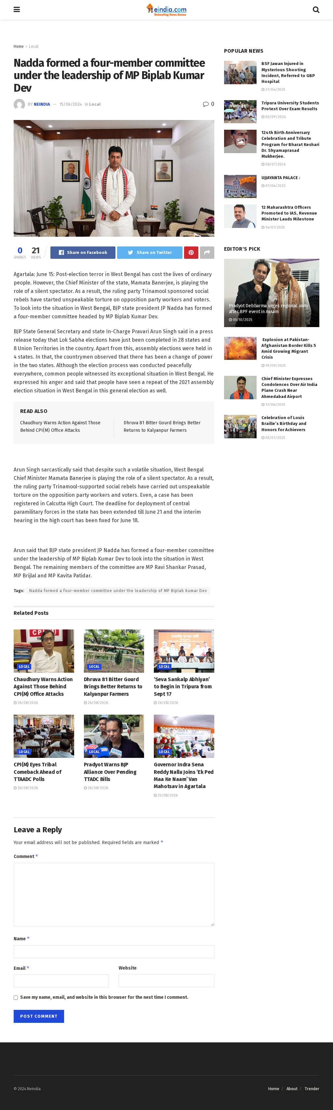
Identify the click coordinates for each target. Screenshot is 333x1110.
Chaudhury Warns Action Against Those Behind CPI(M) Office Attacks (43, 686)
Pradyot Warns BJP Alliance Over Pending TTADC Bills (110, 771)
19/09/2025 (275, 365)
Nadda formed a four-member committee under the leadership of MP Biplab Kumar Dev (118, 590)
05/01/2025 (274, 438)
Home (19, 46)
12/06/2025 (274, 405)
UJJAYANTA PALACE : (280, 177)
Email (22, 968)
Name (22, 938)
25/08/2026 (167, 795)
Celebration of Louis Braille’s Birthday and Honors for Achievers (283, 423)
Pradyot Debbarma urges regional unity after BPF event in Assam (268, 308)
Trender (312, 1088)
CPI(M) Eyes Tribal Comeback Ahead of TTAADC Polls (37, 771)
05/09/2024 (275, 117)
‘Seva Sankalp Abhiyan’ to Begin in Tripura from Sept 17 (182, 686)
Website (128, 968)
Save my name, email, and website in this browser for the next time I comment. (104, 997)
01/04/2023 (275, 186)
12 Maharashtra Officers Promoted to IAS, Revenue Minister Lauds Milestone (289, 213)
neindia (42, 104)
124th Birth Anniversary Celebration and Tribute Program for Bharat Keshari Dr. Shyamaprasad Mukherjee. (290, 144)
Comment (26, 856)
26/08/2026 (27, 703)
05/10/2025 (242, 320)
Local (33, 46)
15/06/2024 (71, 104)
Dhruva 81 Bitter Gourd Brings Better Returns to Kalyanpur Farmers (113, 686)
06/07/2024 (275, 164)
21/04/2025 (274, 89)
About (292, 1088)
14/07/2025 (274, 227)
